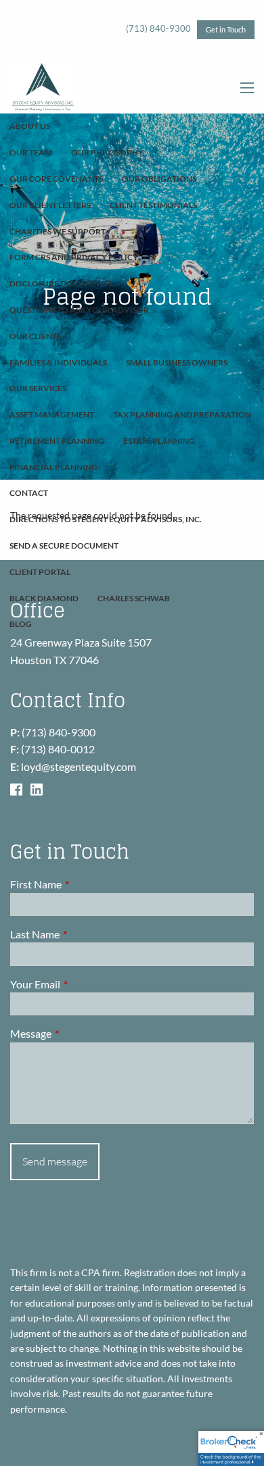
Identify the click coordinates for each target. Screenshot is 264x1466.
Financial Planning (53, 467)
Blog (20, 624)
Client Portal (39, 572)
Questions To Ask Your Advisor (79, 310)
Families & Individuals (58, 362)
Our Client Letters (50, 205)
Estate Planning (159, 441)
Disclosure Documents (60, 283)
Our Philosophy (107, 152)
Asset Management (51, 414)
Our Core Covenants (56, 179)
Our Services (37, 388)
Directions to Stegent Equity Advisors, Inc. (105, 519)
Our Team (30, 152)
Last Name (83, 934)
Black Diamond (44, 598)
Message (79, 1033)
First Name (84, 884)
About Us (29, 126)
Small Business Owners (176, 362)
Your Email (84, 984)
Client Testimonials (153, 205)
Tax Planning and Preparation (182, 414)
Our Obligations (159, 179)
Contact (28, 493)
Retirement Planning (56, 441)
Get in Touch (226, 29)
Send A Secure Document (63, 545)
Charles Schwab (133, 598)
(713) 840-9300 (158, 28)
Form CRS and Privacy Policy (73, 257)
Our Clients (35, 336)
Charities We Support (57, 231)
